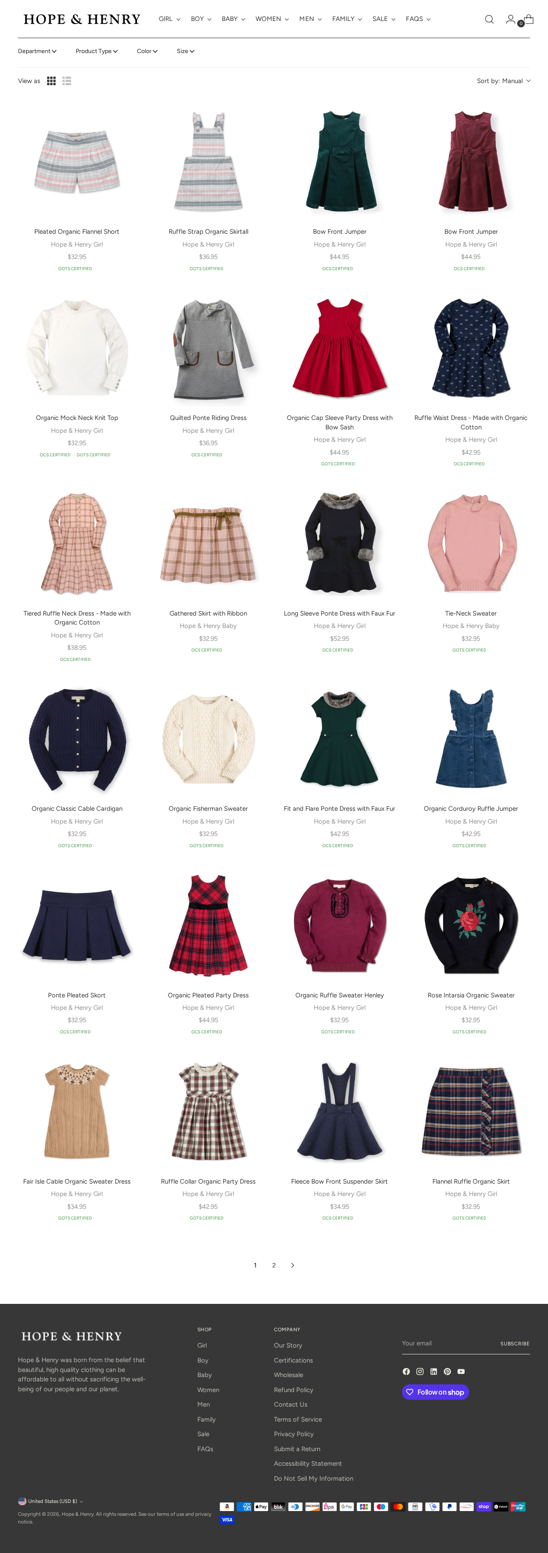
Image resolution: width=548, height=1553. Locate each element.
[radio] (51, 81)
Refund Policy (293, 1390)
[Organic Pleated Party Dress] (208, 925)
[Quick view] (123, 114)
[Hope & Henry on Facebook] (407, 1373)
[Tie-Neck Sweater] (471, 543)
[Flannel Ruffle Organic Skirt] (471, 1111)
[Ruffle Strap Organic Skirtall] (208, 161)
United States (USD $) (52, 1501)
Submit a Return (297, 1449)
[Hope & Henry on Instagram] (421, 1373)
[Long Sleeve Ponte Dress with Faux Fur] (340, 543)
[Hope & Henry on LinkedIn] (434, 1373)
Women (208, 1390)
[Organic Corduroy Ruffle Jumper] (471, 739)
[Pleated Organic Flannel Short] (77, 161)
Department (34, 51)
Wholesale (288, 1375)
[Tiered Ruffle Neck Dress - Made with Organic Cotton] (77, 543)
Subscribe (515, 1344)
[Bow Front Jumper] (340, 161)
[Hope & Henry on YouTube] (462, 1373)
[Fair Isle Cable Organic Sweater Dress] (77, 1111)
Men (203, 1404)
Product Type (94, 51)
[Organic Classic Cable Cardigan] (77, 739)
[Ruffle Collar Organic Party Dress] (208, 1111)
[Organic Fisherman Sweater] (208, 739)
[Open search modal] (489, 19)
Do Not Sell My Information (313, 1478)
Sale (203, 1434)
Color (144, 51)
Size (182, 51)
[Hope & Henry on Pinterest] (448, 1373)
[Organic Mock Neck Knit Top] (77, 348)
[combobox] (503, 81)
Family (206, 1419)
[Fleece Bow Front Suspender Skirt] (340, 1111)
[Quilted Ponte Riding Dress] (208, 348)
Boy (202, 1360)
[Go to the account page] (507, 19)
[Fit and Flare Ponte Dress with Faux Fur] (340, 739)
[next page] (292, 1265)
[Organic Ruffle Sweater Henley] (340, 925)
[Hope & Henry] (82, 19)
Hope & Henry (78, 1514)
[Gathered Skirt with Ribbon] (208, 543)
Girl (202, 1345)
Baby (204, 1375)
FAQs (205, 1449)
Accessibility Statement (308, 1463)
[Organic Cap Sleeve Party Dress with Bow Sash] (340, 348)
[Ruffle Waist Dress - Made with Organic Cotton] (471, 348)
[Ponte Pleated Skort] (77, 925)
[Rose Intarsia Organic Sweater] (471, 925)
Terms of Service (298, 1419)
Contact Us (290, 1404)
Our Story (288, 1345)
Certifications (293, 1360)
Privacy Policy (294, 1434)
